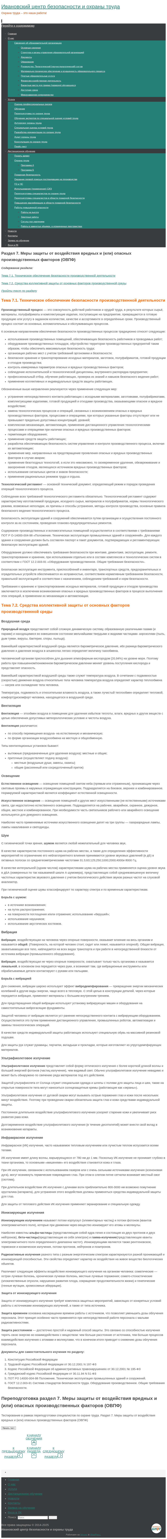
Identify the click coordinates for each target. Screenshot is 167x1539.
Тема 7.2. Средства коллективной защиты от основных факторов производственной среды (63, 283)
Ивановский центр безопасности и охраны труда (60, 6)
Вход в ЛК (15, 1512)
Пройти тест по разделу (19, 291)
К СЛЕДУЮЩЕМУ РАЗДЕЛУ (53, 1453)
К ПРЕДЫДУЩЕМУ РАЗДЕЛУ (13, 1453)
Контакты (14, 1503)
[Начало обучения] (33, 1444)
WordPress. (95, 1534)
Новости (13, 1498)
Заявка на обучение (21, 1507)
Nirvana (83, 1534)
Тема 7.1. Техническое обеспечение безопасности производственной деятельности (58, 275)
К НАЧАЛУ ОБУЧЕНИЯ (34, 1437)
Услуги (12, 1489)
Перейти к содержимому (18, 25)
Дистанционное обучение (25, 1493)
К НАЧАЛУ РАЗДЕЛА (34, 1449)
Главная (13, 1479)
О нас (12, 1484)
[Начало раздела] (33, 1457)
